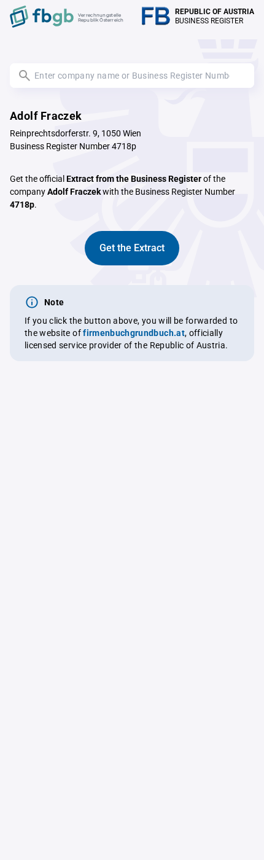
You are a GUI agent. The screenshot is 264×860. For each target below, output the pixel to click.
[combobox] (132, 75)
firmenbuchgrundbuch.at (134, 333)
